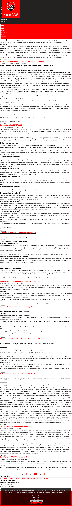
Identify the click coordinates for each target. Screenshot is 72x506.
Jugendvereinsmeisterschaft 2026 (9, 482)
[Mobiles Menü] (0, 23)
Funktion (36, 497)
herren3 (45, 478)
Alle (1, 478)
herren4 (18, 478)
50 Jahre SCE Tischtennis (7, 486)
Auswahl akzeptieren (36, 501)
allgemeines (25, 478)
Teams (2, 28)
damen (6, 478)
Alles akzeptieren (36, 503)
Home (2, 25)
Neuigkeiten (4, 26)
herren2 (33, 478)
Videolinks (4, 19)
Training (3, 34)
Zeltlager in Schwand (6, 484)
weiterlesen (3, 44)
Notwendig (37, 496)
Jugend (3, 30)
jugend (12, 478)
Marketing (36, 499)
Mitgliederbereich (5, 32)
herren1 (39, 478)
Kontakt (3, 21)
